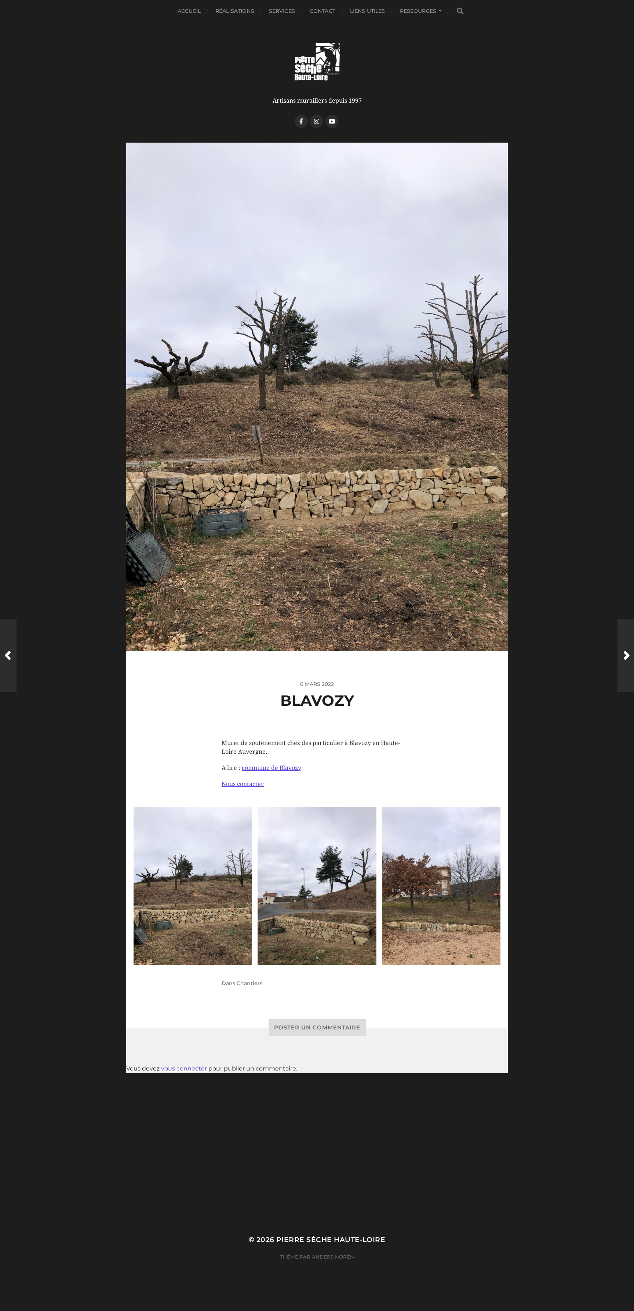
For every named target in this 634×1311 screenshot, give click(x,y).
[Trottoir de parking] (441, 886)
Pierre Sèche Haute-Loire (330, 1239)
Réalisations (234, 11)
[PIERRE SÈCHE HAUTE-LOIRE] (317, 62)
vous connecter (184, 1068)
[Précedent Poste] (8, 655)
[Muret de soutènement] (317, 886)
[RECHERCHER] (460, 11)
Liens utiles (367, 11)
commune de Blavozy (271, 767)
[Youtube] (332, 121)
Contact (322, 11)
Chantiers (249, 983)
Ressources (418, 11)
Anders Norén (333, 1257)
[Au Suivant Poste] (625, 655)
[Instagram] (316, 121)
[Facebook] (301, 121)
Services (282, 11)
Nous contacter (243, 784)
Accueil (189, 11)
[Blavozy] (193, 886)
